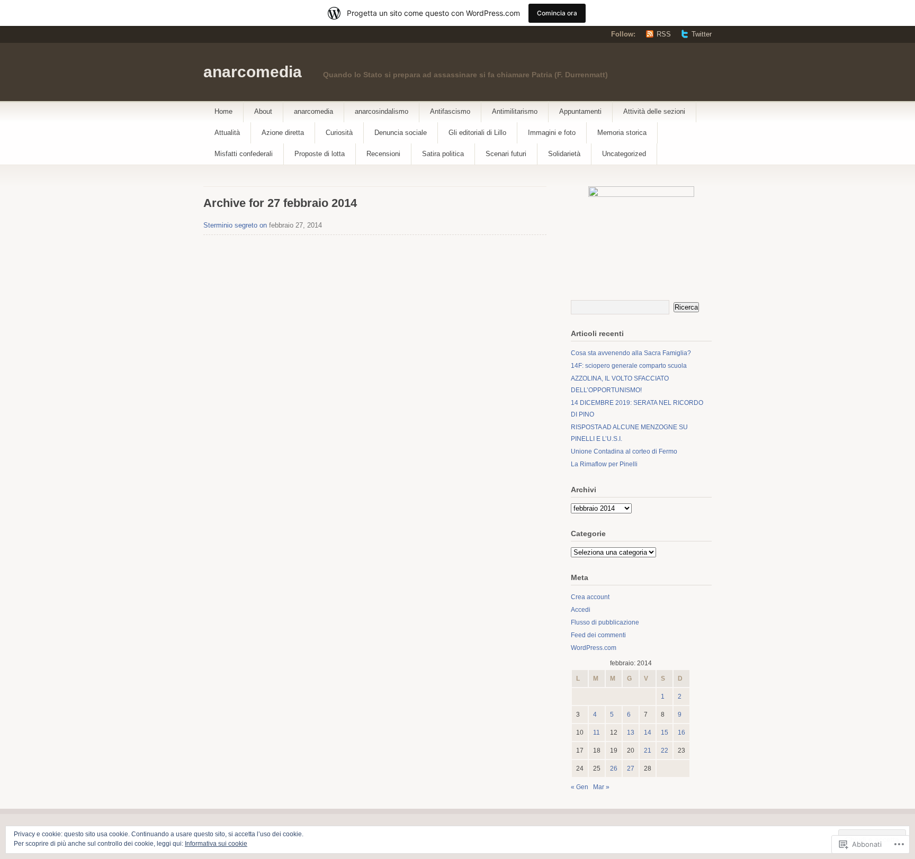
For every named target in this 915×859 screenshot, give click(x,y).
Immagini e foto (552, 133)
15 (664, 732)
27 (630, 768)
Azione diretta (283, 133)
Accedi (580, 609)
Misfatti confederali (243, 154)
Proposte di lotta (319, 154)
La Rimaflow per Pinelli (604, 464)
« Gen (579, 787)
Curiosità (339, 133)
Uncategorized (624, 154)
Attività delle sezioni (654, 111)
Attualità (227, 133)
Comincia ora (557, 13)
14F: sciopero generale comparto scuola (629, 365)
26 (613, 768)
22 (664, 750)
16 (681, 732)
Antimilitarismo (514, 111)
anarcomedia (252, 71)
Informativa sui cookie (216, 843)
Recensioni (383, 154)
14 (647, 732)
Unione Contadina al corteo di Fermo (624, 451)
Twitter (702, 34)
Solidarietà (564, 154)
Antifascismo (450, 111)
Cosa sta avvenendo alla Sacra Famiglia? (631, 353)
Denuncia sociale (400, 133)
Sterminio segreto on (235, 225)
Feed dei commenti (598, 635)
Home (223, 111)
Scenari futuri (506, 154)
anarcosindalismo (381, 111)
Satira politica (443, 154)
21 (647, 750)
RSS (664, 34)
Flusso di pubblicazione (605, 622)
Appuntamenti (580, 111)
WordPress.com (593, 648)
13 (630, 732)
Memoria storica (622, 133)
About (263, 111)
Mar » (601, 787)
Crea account (590, 597)
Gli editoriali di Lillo (477, 133)
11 (596, 732)
